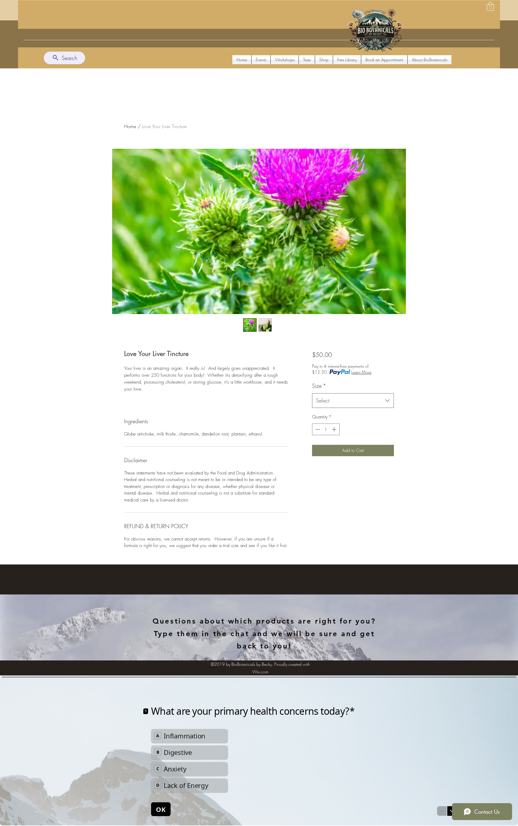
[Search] (399, 37)
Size (319, 385)
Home (130, 126)
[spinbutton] (326, 429)
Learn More (361, 372)
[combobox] (353, 400)
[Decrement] (317, 429)
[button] (490, 6)
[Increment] (335, 429)
